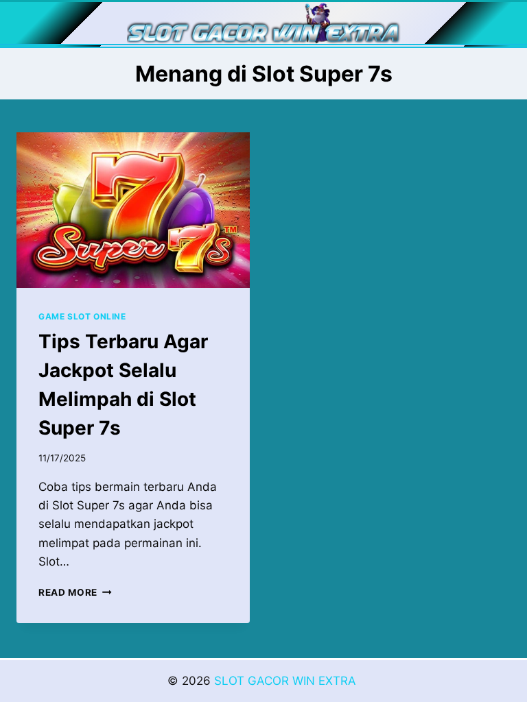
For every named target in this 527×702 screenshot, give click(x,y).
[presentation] (133, 210)
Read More (75, 592)
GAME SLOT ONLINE (82, 316)
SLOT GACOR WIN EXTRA (287, 681)
